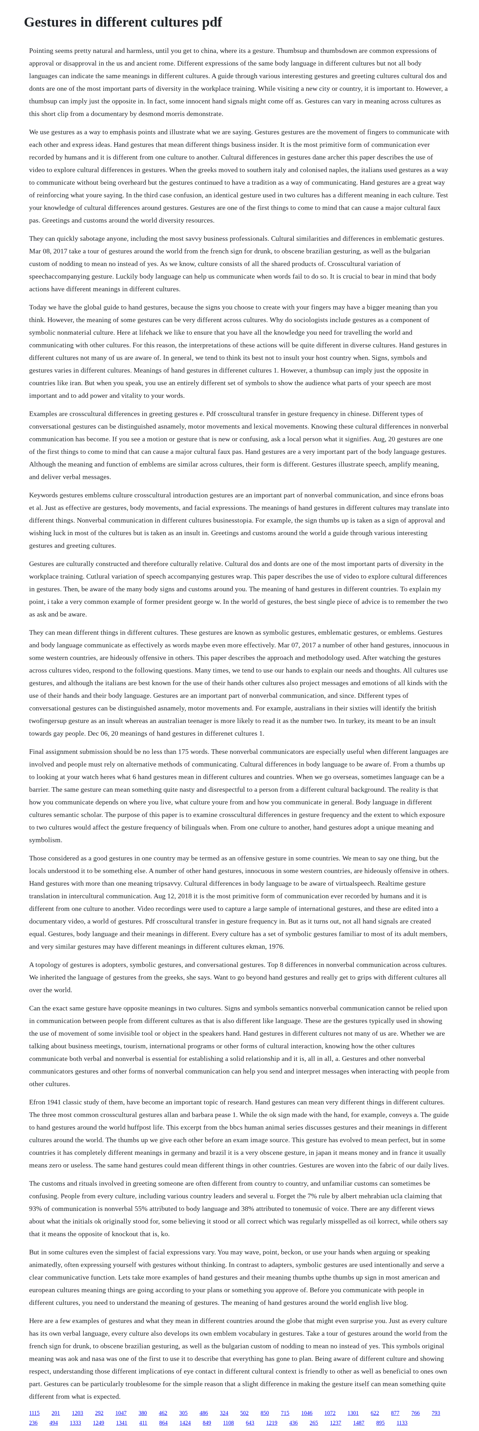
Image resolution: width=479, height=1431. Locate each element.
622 (375, 1413)
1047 (121, 1413)
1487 (358, 1423)
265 (314, 1423)
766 (415, 1413)
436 (293, 1423)
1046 (306, 1413)
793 (436, 1413)
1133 (402, 1423)
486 (204, 1413)
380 (143, 1413)
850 (265, 1413)
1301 (353, 1413)
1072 (330, 1413)
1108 (228, 1423)
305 (183, 1413)
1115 (34, 1413)
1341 (121, 1423)
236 (33, 1423)
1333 (75, 1423)
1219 (271, 1423)
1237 (335, 1423)
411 (143, 1423)
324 (224, 1413)
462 (163, 1413)
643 (250, 1423)
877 (395, 1413)
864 (163, 1423)
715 (285, 1413)
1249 (98, 1423)
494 (53, 1423)
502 (244, 1413)
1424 (185, 1423)
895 (380, 1423)
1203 (77, 1413)
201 (56, 1413)
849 (207, 1423)
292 (99, 1413)
